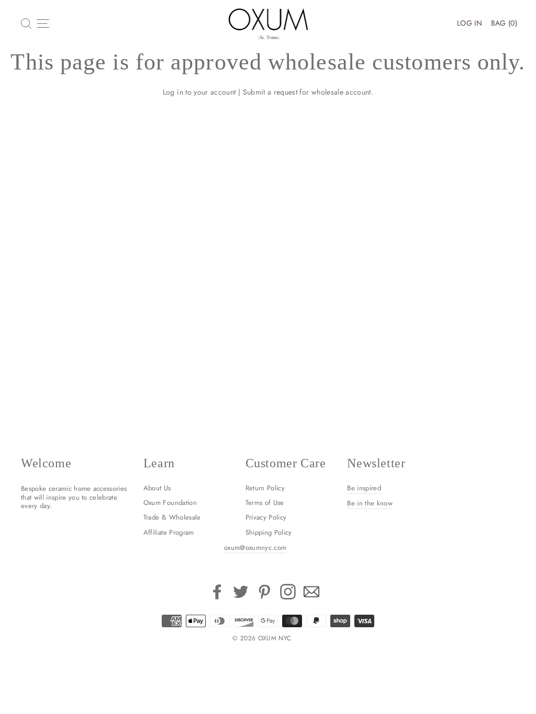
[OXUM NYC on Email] (311, 592)
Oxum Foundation (170, 503)
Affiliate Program (168, 532)
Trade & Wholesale (172, 517)
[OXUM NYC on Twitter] (241, 592)
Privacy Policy (266, 517)
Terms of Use (264, 503)
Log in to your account (199, 92)
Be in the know (370, 503)
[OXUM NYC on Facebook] (217, 592)
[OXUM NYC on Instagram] (288, 592)
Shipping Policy (268, 532)
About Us (157, 488)
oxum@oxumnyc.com (255, 547)
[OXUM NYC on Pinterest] (264, 592)
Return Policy (265, 488)
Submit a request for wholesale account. (308, 92)
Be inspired (364, 488)
